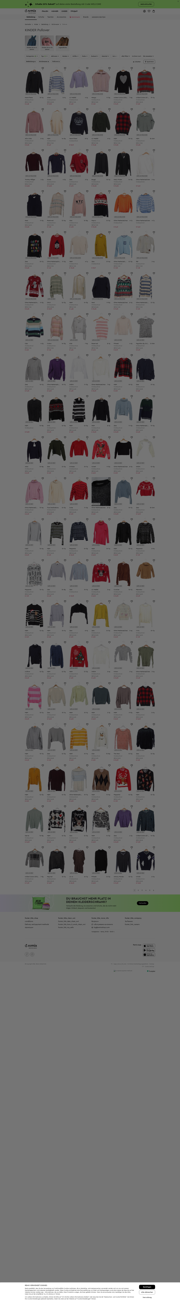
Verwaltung (147, 1297)
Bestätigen (147, 1287)
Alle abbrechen (147, 1292)
